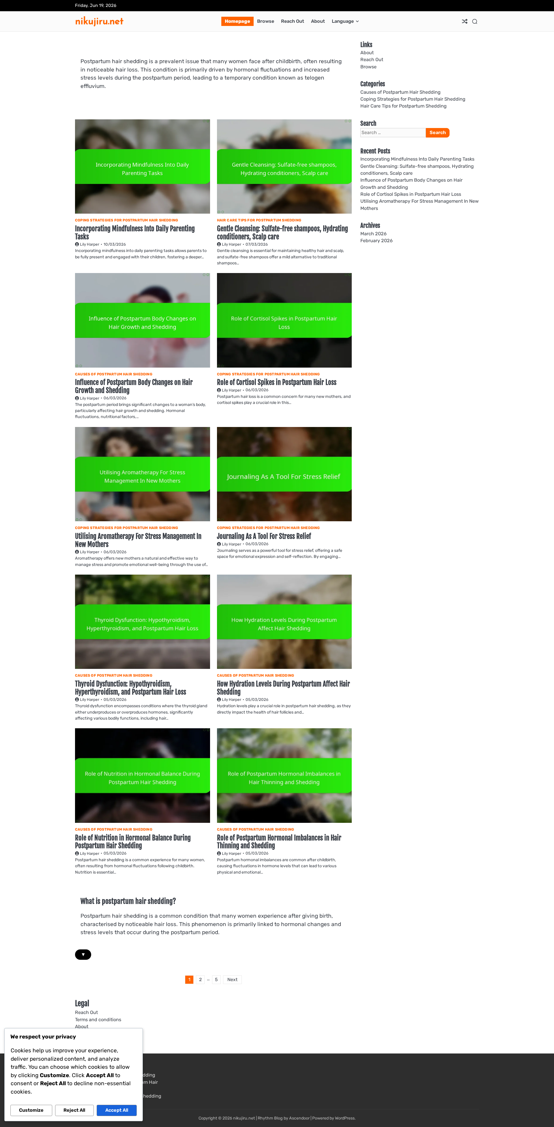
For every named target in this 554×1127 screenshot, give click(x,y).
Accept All (116, 1110)
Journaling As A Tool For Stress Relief (264, 536)
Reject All (74, 1110)
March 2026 (373, 233)
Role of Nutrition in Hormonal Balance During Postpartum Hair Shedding (133, 842)
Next (232, 979)
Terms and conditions (98, 1019)
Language (343, 21)
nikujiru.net (99, 21)
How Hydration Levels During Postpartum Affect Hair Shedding (283, 688)
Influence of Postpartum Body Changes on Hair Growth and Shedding (134, 386)
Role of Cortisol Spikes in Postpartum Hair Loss (276, 382)
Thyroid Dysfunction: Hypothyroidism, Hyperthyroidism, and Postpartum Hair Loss (130, 688)
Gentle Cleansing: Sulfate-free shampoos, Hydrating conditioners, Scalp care (282, 233)
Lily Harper (89, 244)
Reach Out (292, 21)
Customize (31, 1110)
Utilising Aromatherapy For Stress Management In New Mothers (138, 540)
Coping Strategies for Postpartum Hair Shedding (126, 220)
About (318, 21)
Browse (265, 21)
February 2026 (376, 240)
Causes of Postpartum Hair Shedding (113, 374)
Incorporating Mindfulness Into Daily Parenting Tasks (135, 233)
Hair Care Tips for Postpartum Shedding (259, 220)
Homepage (237, 21)
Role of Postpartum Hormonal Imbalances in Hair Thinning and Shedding (279, 842)
